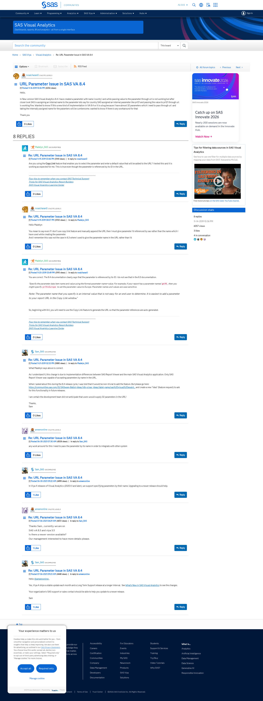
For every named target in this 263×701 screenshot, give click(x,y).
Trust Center (97, 692)
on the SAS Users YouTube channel (224, 201)
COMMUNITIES (71, 5)
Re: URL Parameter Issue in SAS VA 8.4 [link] (74, 55)
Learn (37, 13)
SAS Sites (215, 5)
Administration (107, 13)
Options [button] (23, 66)
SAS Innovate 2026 (200, 102)
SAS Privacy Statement (50, 647)
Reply (182, 124)
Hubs (142, 13)
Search (194, 5)
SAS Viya (88, 13)
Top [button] (20, 624)
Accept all (25, 668)
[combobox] (100, 45)
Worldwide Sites (201, 5)
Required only (46, 668)
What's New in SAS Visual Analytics (142, 585)
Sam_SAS (39, 351)
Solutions (127, 13)
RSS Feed (82, 66)
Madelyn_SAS (41, 147)
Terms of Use (82, 692)
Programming (53, 13)
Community (21, 13)
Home (15, 55)
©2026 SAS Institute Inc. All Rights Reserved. (127, 692)
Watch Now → (203, 136)
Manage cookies (37, 678)
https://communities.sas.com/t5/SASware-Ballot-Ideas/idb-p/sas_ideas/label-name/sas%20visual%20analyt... (82, 387)
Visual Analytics (43, 55)
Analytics (71, 13)
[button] (16, 84)
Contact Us (208, 5)
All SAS (181, 5)
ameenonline (41, 429)
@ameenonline (41, 579)
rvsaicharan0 (32, 75)
